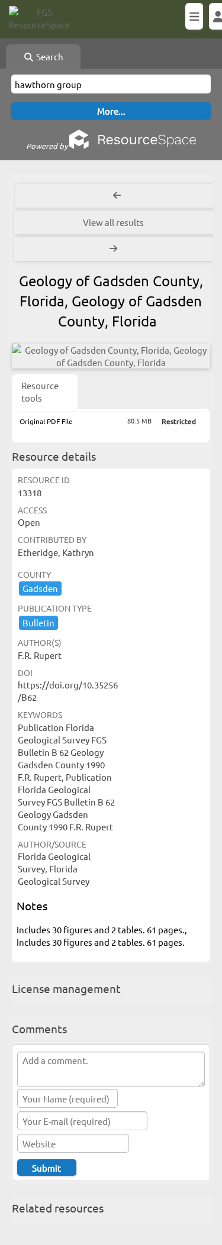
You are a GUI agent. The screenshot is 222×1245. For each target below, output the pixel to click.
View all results (113, 222)
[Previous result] (116, 196)
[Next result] (114, 249)
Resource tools (40, 391)
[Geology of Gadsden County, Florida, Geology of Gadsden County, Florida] (111, 356)
